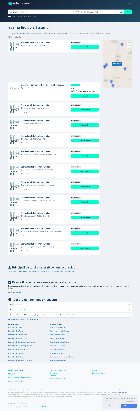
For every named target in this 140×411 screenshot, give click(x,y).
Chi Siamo (53, 373)
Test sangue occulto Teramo (59, 331)
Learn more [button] (130, 401)
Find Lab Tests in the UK (16, 381)
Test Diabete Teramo (57, 349)
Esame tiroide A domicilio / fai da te (20, 361)
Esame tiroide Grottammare (17, 357)
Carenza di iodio (34, 271)
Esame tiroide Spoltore (16, 353)
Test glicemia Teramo (57, 338)
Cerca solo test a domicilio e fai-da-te (24, 16)
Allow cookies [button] (128, 406)
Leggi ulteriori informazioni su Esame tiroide (23, 319)
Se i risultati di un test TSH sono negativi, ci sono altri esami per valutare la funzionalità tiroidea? (42, 315)
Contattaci (53, 376)
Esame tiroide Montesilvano (17, 335)
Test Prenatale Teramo (57, 335)
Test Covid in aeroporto (58, 370)
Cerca (128, 12)
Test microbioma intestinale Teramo (62, 357)
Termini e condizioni (98, 373)
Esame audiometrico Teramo (59, 342)
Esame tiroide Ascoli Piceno (17, 338)
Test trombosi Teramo (57, 346)
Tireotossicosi (45, 271)
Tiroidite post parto (57, 271)
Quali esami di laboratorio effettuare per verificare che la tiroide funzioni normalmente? (39, 310)
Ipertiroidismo (23, 271)
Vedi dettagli (84, 47)
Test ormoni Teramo (56, 353)
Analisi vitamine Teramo (58, 361)
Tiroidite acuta (69, 271)
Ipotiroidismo (13, 271)
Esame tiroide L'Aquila (15, 331)
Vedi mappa (117, 64)
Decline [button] (111, 406)
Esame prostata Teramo (58, 327)
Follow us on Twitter (15, 378)
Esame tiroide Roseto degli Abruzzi (20, 346)
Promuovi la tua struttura (58, 378)
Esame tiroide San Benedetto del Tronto (21, 342)
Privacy (94, 370)
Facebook (26, 378)
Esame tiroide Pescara (15, 327)
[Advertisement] (54, 67)
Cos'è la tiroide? (15, 305)
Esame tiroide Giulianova (16, 349)
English (12, 374)
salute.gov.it (122, 392)
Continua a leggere (14, 292)
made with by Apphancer (43, 407)
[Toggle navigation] (130, 3)
